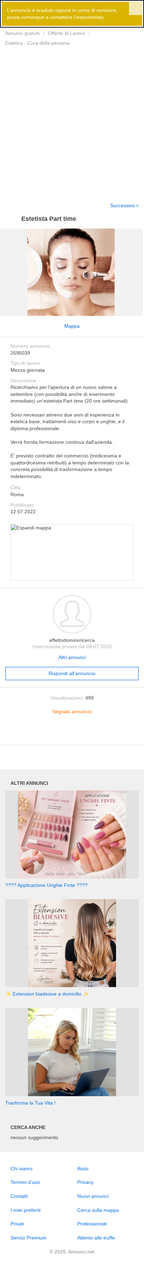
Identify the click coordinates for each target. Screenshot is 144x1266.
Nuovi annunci (93, 1196)
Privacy (85, 1182)
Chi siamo (21, 1168)
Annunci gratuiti (22, 33)
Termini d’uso (25, 1182)
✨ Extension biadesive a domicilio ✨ (47, 994)
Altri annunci (72, 657)
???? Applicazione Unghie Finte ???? (46, 885)
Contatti (19, 1196)
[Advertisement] (72, 120)
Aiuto (82, 1168)
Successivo (122, 205)
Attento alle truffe (96, 1237)
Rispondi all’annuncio (72, 673)
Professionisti (92, 1224)
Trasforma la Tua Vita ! (30, 1103)
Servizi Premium (28, 1237)
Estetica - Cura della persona (37, 43)
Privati (17, 1224)
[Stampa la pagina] (72, 734)
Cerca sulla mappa (98, 1210)
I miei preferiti (25, 1210)
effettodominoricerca (72, 640)
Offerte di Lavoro (66, 33)
